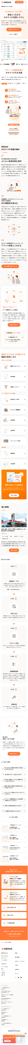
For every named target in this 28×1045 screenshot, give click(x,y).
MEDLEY (4, 994)
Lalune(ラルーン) (5, 991)
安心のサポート (4, 956)
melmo (3, 987)
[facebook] (21, 976)
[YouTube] (18, 976)
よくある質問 (3, 958)
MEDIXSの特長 (4, 954)
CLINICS (3, 1008)
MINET (3, 1019)
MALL (3, 1012)
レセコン (2, 969)
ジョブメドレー (5, 998)
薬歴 (2, 967)
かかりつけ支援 (4, 965)
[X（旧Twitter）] (15, 976)
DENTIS (3, 1015)
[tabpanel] (14, 113)
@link (3, 1023)
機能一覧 (2, 973)
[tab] (4, 84)
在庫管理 (2, 971)
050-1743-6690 (14, 933)
